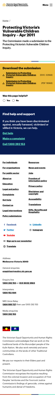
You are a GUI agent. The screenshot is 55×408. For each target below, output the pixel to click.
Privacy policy (35, 186)
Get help (8, 133)
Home (5, 21)
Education (8, 184)
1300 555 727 (9, 305)
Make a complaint (14, 138)
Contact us (8, 205)
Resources (34, 163)
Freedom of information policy (38, 180)
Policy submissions (12, 216)
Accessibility (35, 199)
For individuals (10, 163)
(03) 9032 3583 (27, 283)
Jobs (31, 173)
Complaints (8, 195)
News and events (37, 168)
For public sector (11, 173)
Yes (8, 101)
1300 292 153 (9, 283)
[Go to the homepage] (15, 5)
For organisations (11, 168)
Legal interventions (12, 211)
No (17, 101)
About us (7, 179)
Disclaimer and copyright (36, 193)
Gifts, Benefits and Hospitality (38, 211)
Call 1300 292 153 (14, 144)
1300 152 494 (9, 293)
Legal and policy (11, 189)
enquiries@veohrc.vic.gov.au (17, 271)
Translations (35, 205)
